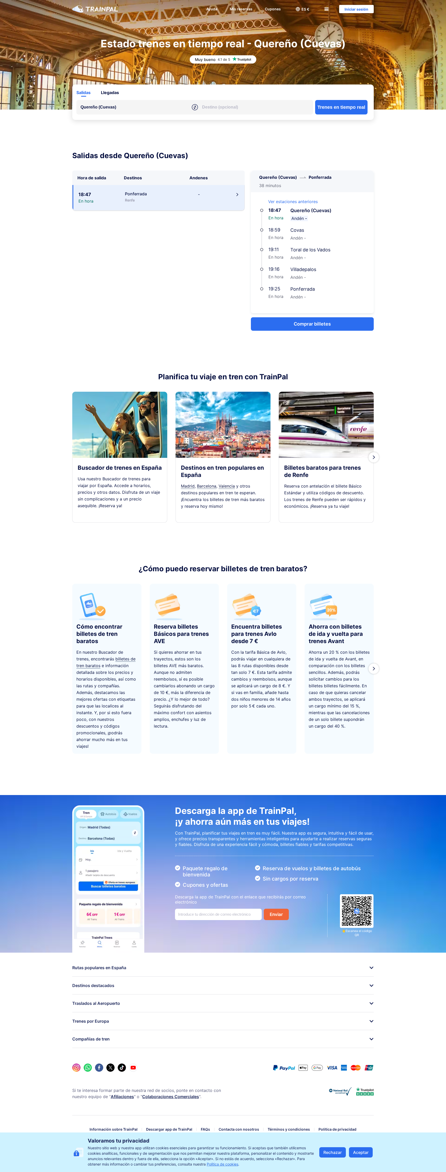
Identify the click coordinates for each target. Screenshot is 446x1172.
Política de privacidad (337, 1129)
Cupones (273, 9)
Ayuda (211, 9)
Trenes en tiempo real (341, 107)
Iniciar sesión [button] (356, 9)
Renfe (300, 475)
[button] (302, 9)
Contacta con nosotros (239, 1129)
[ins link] (76, 1067)
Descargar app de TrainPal (169, 1129)
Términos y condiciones (289, 1129)
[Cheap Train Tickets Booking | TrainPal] (95, 9)
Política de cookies (222, 1164)
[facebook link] (99, 1067)
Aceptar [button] (361, 1152)
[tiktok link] (122, 1067)
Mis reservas (241, 9)
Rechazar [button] (332, 1152)
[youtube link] (133, 1067)
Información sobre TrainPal (114, 1129)
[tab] (83, 92)
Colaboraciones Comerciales (170, 1096)
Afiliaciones (122, 1096)
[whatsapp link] (88, 1067)
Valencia (227, 486)
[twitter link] (110, 1067)
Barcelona (206, 486)
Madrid (188, 486)
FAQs (205, 1129)
